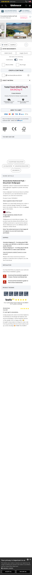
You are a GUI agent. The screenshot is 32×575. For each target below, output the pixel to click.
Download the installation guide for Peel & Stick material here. (18, 281)
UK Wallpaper (7, 166)
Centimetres (9, 60)
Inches (21, 60)
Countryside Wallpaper (16, 162)
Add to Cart (16, 110)
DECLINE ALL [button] (23, 571)
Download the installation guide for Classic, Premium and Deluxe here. (18, 276)
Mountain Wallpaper (22, 166)
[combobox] (28, 559)
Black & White (9, 65)
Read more (15, 566)
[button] (16, 568)
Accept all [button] (8, 571)
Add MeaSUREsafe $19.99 (15, 75)
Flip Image (23, 65)
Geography (16, 170)
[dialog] (16, 566)
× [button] (30, 559)
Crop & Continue (16, 70)
